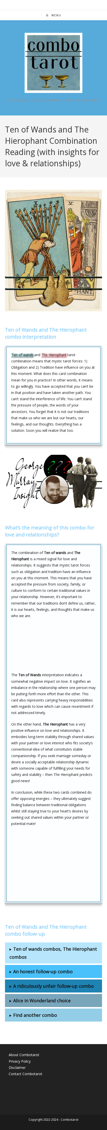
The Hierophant (53, 354)
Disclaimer (17, 1067)
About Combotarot (24, 1054)
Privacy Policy (20, 1061)
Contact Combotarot (25, 1073)
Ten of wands (22, 354)
